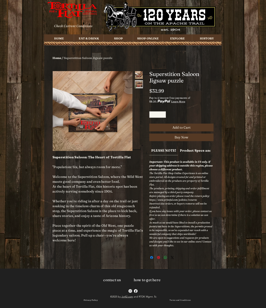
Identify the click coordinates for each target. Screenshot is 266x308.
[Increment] (163, 114)
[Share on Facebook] (151, 257)
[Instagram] (130, 291)
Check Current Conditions (73, 26)
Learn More (178, 101)
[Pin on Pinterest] (158, 257)
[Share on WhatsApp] (165, 257)
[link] (163, 150)
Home (56, 58)
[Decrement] (152, 114)
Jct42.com (127, 296)
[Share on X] (172, 257)
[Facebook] (136, 291)
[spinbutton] (157, 114)
